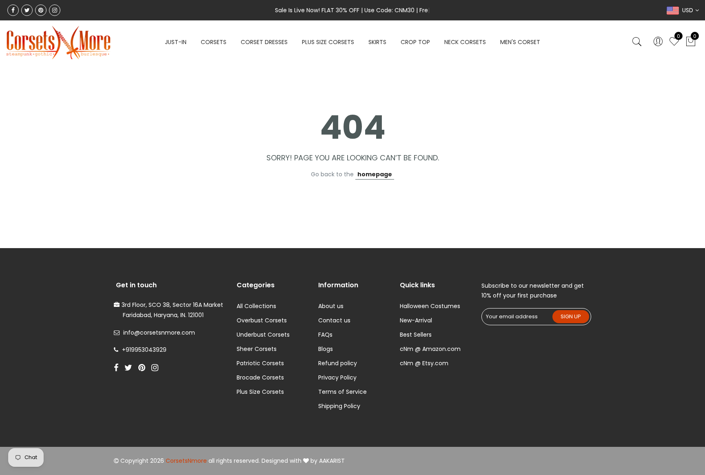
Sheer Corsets (257, 349)
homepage (374, 174)
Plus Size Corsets (260, 392)
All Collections (256, 306)
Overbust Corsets (262, 320)
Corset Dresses (264, 42)
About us (331, 306)
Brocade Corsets (260, 377)
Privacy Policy (337, 377)
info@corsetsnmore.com (159, 333)
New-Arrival (416, 320)
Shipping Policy (339, 406)
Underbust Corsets (263, 335)
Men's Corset (520, 42)
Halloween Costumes (430, 306)
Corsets (213, 42)
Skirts (377, 42)
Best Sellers (416, 335)
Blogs (325, 349)
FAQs (325, 335)
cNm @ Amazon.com (430, 349)
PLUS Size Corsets (328, 42)
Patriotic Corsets (260, 363)
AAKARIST (332, 461)
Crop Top (415, 42)
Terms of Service (342, 392)
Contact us (334, 320)
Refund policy (337, 363)
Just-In (175, 42)
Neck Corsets (465, 42)
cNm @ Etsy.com (424, 363)
